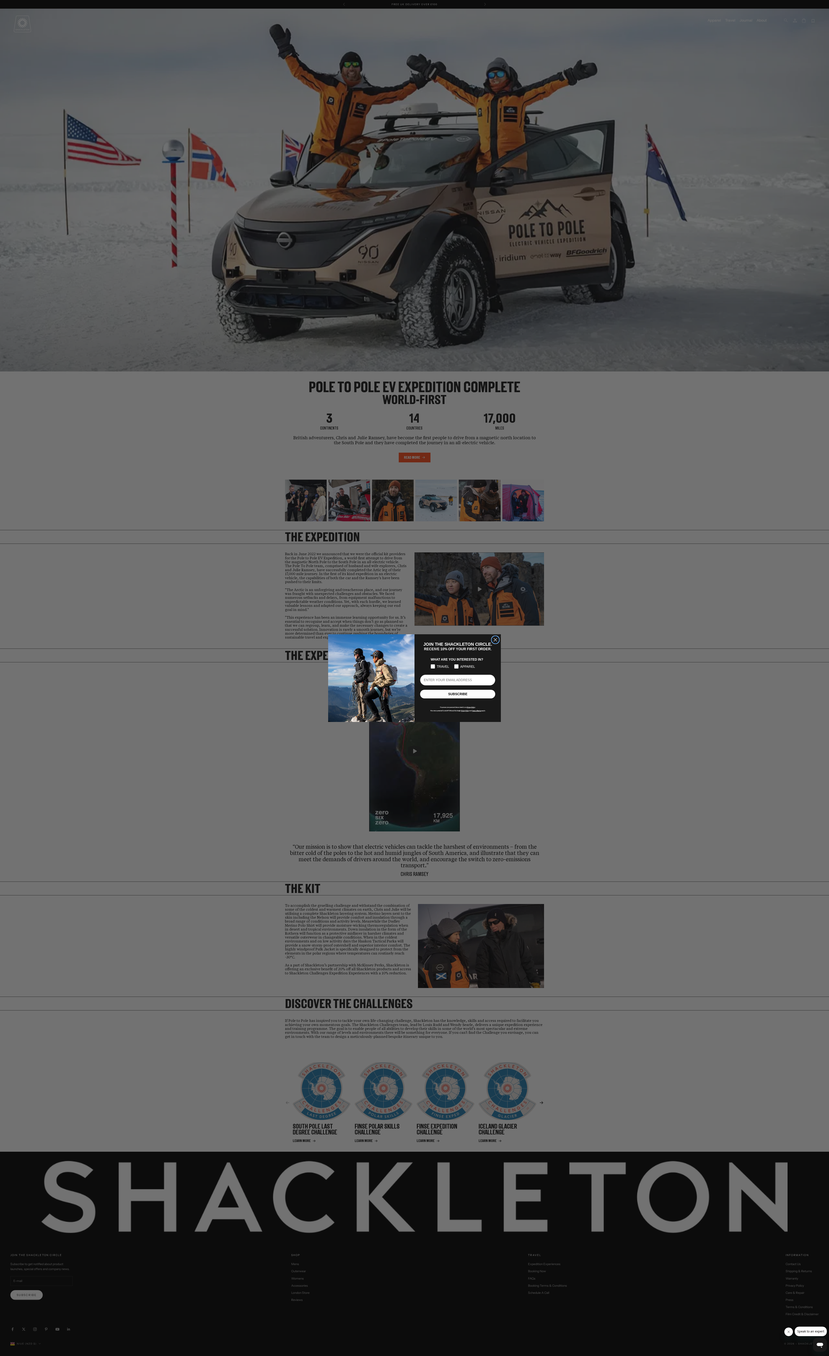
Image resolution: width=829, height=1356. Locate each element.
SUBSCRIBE (457, 694)
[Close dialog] (495, 640)
